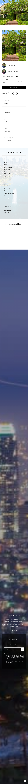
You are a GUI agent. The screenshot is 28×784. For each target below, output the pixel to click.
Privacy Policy (9, 662)
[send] (22, 649)
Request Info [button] (14, 87)
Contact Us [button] (14, 630)
